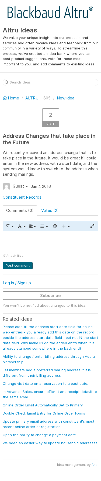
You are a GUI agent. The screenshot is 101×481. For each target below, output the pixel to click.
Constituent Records (22, 197)
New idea (65, 98)
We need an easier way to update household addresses (50, 443)
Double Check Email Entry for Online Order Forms (44, 413)
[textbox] (50, 242)
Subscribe (50, 295)
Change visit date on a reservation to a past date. (45, 383)
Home (13, 98)
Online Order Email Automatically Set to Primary (43, 405)
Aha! (95, 465)
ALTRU (32, 98)
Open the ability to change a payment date (39, 435)
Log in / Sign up (17, 282)
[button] (9, 226)
